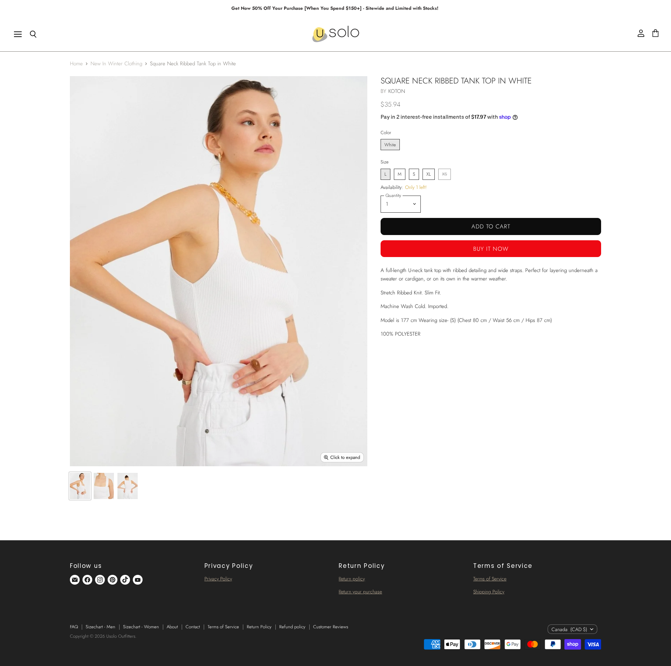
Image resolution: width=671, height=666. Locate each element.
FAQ (74, 626)
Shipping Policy (488, 591)
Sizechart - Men (100, 626)
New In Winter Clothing (116, 64)
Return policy (352, 578)
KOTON (396, 91)
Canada (569, 629)
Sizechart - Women (141, 626)
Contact (193, 626)
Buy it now (490, 248)
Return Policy (259, 626)
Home (76, 64)
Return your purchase (360, 591)
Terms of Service (489, 578)
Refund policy (292, 626)
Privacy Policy (218, 578)
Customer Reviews (330, 626)
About (172, 626)
